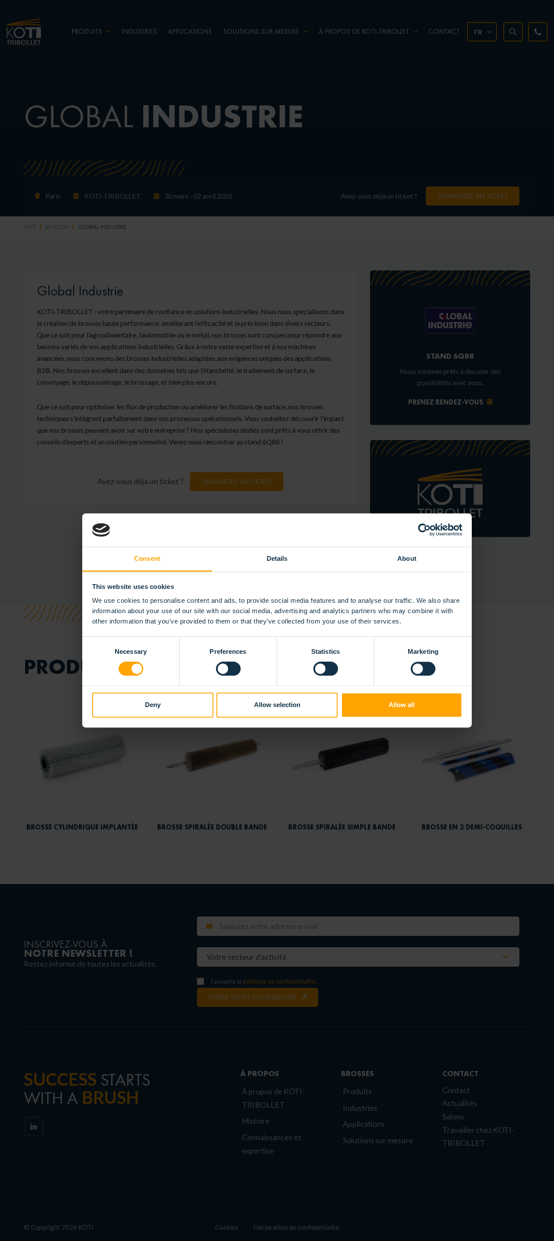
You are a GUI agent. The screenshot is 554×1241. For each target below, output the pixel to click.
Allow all (402, 704)
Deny (153, 704)
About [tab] (406, 558)
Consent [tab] (147, 558)
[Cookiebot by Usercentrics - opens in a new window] (424, 530)
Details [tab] (277, 558)
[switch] (228, 669)
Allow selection (277, 704)
